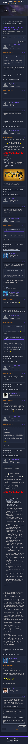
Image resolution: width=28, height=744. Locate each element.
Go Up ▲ (19, 738)
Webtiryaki (16, 740)
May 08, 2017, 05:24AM (8, 466)
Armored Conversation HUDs (13, 501)
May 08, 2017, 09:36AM (8, 696)
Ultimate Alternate (8, 165)
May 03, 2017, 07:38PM (8, 206)
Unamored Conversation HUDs (13, 502)
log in (9, 3)
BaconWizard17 (15, 45)
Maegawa (14, 254)
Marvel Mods (7, 11)
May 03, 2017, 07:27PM (8, 137)
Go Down (4, 37)
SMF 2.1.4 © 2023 (10, 741)
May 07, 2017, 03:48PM (8, 424)
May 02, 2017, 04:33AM (8, 52)
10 (16, 37)
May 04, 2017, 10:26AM (8, 299)
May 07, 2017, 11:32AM (8, 373)
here (8, 155)
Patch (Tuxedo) (7, 162)
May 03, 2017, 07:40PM (8, 225)
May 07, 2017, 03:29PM (8, 400)
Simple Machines (17, 741)
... (14, 37)
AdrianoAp (14, 393)
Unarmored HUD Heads (12, 505)
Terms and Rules (13, 738)
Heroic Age (6, 161)
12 (20, 37)
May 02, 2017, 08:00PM (8, 90)
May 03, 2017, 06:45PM (8, 110)
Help (8, 738)
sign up (13, 3)
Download (6, 585)
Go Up (3, 729)
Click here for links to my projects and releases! (13, 75)
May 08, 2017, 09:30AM (8, 665)
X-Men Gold (6, 159)
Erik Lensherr (15, 292)
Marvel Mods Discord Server (11, 79)
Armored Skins (9, 500)
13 (22, 37)
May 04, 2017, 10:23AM (8, 261)
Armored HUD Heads (11, 504)
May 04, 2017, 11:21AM (8, 322)
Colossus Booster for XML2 (12, 498)
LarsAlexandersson (16, 689)
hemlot (13, 83)
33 (25, 37)
